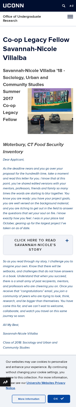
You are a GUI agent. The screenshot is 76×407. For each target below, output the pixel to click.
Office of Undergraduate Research (22, 19)
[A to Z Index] (71, 6)
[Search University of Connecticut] (64, 6)
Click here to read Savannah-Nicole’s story (35, 245)
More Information (28, 399)
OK (56, 398)
